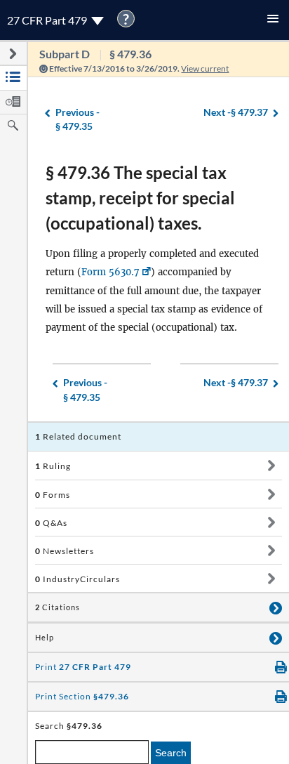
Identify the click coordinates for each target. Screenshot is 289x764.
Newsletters (64, 551)
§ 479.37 (235, 112)
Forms (52, 494)
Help (44, 637)
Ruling (53, 466)
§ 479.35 (77, 119)
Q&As (51, 523)
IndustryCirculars (77, 579)
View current (205, 68)
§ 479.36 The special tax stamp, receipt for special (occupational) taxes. (140, 197)
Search (171, 752)
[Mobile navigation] (273, 20)
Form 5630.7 (110, 272)
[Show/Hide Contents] (271, 466)
